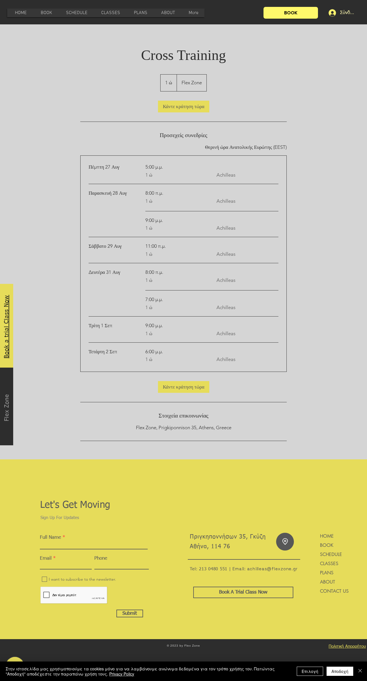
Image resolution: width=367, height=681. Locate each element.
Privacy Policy (121, 674)
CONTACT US (334, 591)
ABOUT (327, 582)
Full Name (50, 537)
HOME (327, 536)
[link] (183, 106)
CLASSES (329, 564)
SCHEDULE (331, 554)
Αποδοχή (339, 671)
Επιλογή (310, 671)
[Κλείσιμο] (360, 671)
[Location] (285, 542)
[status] (246, 147)
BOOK (326, 545)
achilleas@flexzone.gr (272, 568)
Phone (100, 558)
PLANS (326, 573)
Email (46, 558)
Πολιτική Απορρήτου (347, 646)
